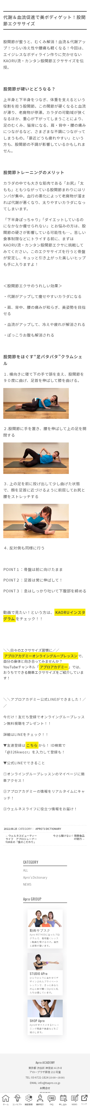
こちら (32, 745)
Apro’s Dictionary (48, 828)
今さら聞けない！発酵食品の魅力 (69, 837)
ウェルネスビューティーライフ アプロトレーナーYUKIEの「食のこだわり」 (21, 839)
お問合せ (45, 1088)
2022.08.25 (10, 828)
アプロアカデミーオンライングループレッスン (40, 655)
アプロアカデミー (54, 666)
